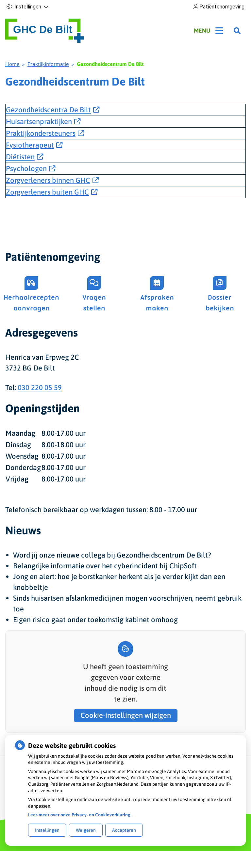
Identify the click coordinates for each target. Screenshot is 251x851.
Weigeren (86, 830)
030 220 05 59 (40, 387)
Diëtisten (20, 156)
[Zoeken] (237, 31)
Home (12, 64)
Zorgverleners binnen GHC (48, 180)
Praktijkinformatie (48, 64)
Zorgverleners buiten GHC (47, 192)
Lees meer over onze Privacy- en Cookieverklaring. (79, 814)
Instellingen (47, 830)
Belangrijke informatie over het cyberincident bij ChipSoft (105, 565)
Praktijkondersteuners (40, 133)
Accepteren (124, 830)
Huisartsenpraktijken (39, 121)
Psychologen (26, 168)
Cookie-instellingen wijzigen (125, 715)
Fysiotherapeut (30, 145)
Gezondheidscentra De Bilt (48, 109)
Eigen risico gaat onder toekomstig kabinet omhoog (95, 619)
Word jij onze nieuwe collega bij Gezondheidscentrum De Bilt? (112, 555)
